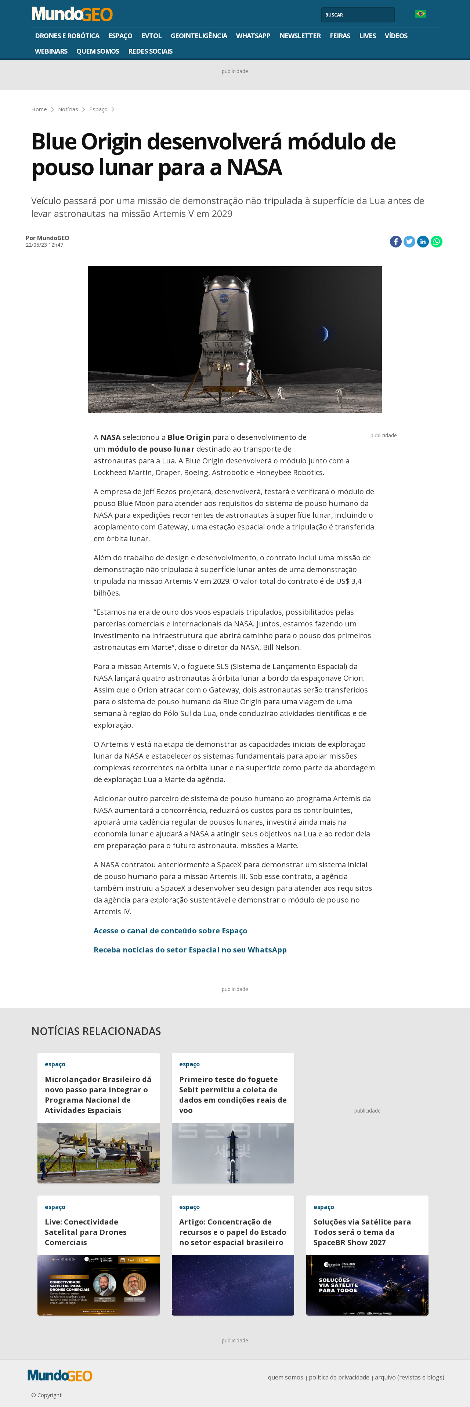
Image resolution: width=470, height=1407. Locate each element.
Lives (367, 35)
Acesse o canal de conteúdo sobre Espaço (170, 931)
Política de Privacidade (339, 1377)
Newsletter (300, 35)
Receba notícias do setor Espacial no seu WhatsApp (190, 950)
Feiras (340, 35)
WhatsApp (253, 35)
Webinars (51, 51)
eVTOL (151, 35)
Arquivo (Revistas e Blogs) (409, 1377)
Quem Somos (97, 51)
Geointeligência (199, 35)
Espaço (120, 35)
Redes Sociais (150, 51)
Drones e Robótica (67, 35)
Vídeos (396, 35)
